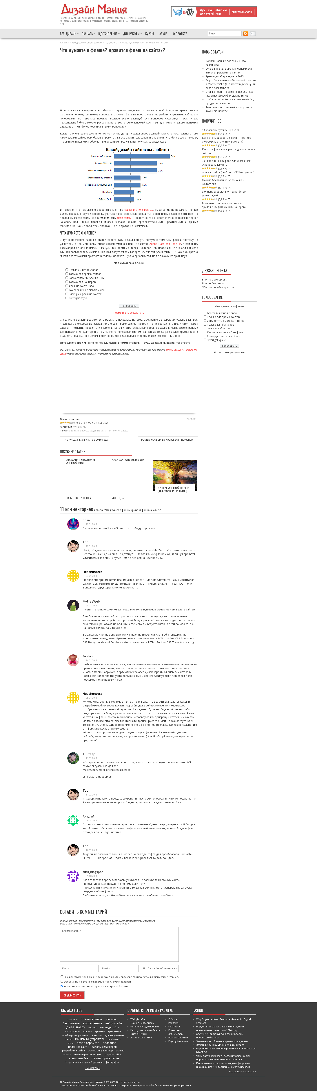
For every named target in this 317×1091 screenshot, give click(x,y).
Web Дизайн (137, 1019)
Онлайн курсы (138, 1033)
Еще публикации (178, 1041)
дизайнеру (75, 1027)
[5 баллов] (70, 423)
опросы (84, 430)
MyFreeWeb (91, 601)
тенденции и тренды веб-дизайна (84, 1062)
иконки (92, 1027)
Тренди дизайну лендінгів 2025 (225, 76)
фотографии (112, 1062)
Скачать (87, 33)
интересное (72, 1031)
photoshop (111, 1019)
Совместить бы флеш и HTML (87, 278)
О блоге (172, 1019)
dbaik (86, 520)
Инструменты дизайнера (145, 1030)
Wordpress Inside (82, 1085)
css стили (73, 1019)
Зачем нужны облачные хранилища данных (222, 1041)
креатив (100, 1031)
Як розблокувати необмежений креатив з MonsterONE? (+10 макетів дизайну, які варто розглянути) (231, 84)
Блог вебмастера (213, 283)
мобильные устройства (90, 1039)
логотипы (97, 1035)
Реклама (173, 1022)
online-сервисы (91, 1019)
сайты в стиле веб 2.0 (138, 209)
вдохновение (92, 1023)
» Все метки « (92, 1067)
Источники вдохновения (144, 1026)
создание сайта (98, 430)
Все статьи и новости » (242, 1071)
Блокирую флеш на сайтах (85, 294)
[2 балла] (63, 423)
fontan (88, 656)
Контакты (174, 1030)
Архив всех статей (141, 1037)
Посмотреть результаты (128, 312)
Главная (64, 42)
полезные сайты (78, 1046)
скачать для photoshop (100, 1050)
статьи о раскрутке (105, 1058)
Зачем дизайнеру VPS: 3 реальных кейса (220, 1044)
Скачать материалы (142, 1022)
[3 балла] (65, 423)
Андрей (88, 816)
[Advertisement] (129, 81)
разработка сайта (73, 1050)
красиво (87, 1031)
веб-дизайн (75, 18)
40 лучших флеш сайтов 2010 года (86, 439)
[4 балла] (68, 423)
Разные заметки (178, 1037)
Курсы (149, 33)
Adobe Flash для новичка (165, 243)
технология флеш (117, 430)
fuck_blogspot (93, 872)
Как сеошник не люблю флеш (87, 290)
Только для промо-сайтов (85, 274)
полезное (109, 1043)
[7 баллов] (74, 423)
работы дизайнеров (104, 1046)
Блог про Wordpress (214, 279)
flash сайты (124, 217)
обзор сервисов (88, 1043)
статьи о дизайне (77, 1058)
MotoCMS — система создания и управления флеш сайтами (81, 460)
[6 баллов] (72, 423)
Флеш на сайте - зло (81, 286)
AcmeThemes (110, 1085)
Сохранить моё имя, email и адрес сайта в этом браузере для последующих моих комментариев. (122, 977)
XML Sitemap (175, 1033)
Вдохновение (107, 33)
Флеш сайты (94, 42)
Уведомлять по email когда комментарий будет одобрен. (97, 981)
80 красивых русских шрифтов (221, 130)
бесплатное (71, 1023)
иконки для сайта (109, 1027)
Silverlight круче (78, 298)
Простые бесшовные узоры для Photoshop (166, 439)
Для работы (131, 33)
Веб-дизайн (68, 33)
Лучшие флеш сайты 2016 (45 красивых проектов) (173, 489)
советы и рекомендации (87, 1054)
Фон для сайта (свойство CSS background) (228, 172)
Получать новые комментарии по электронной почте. (96, 986)
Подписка (174, 1026)
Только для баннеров (82, 282)
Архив (163, 33)
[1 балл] (61, 423)
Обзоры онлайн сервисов (218, 287)
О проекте (180, 33)
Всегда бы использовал (83, 270)
